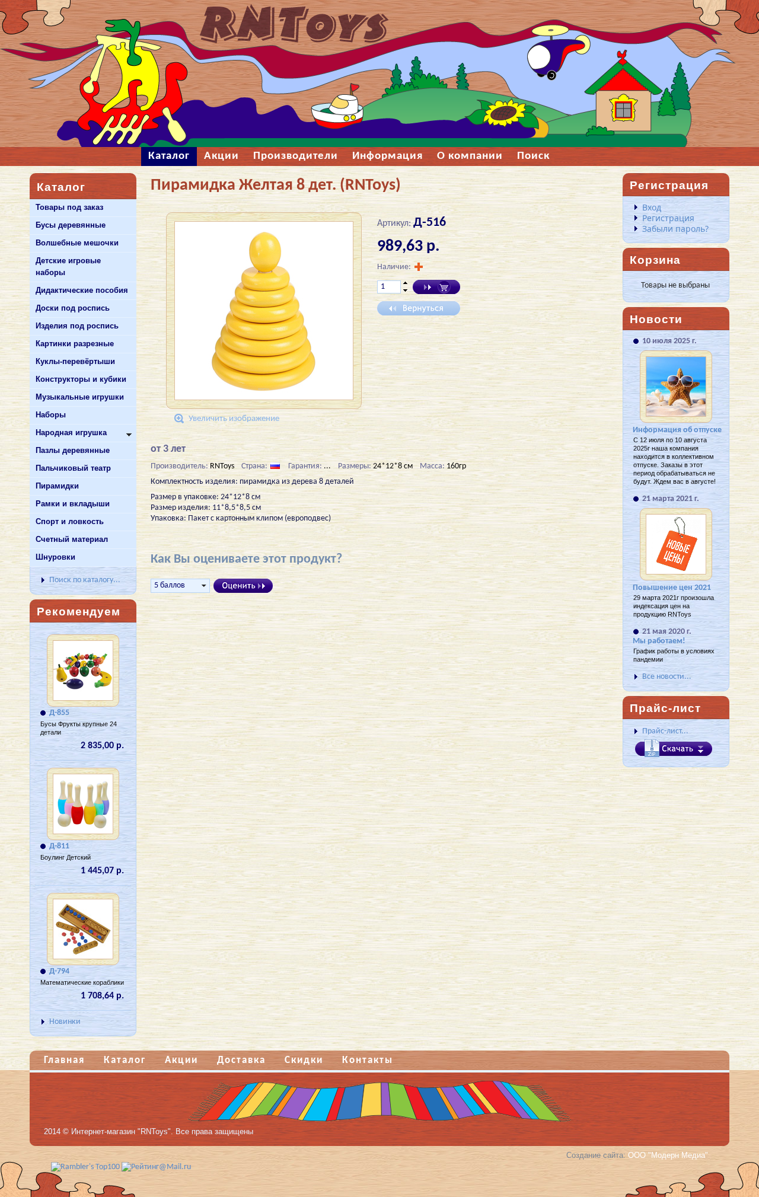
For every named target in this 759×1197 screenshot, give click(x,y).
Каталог (125, 1060)
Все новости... (666, 676)
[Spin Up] (405, 282)
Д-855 (59, 712)
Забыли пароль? (675, 228)
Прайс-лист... (665, 731)
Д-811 (59, 846)
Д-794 (59, 971)
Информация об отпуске (677, 430)
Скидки (304, 1060)
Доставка (241, 1060)
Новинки (65, 1021)
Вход (651, 207)
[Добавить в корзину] (436, 287)
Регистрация (668, 218)
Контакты (367, 1060)
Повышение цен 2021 (672, 587)
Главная (64, 1060)
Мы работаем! (659, 641)
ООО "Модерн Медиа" (668, 1155)
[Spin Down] (405, 291)
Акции (181, 1060)
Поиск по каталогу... (84, 580)
